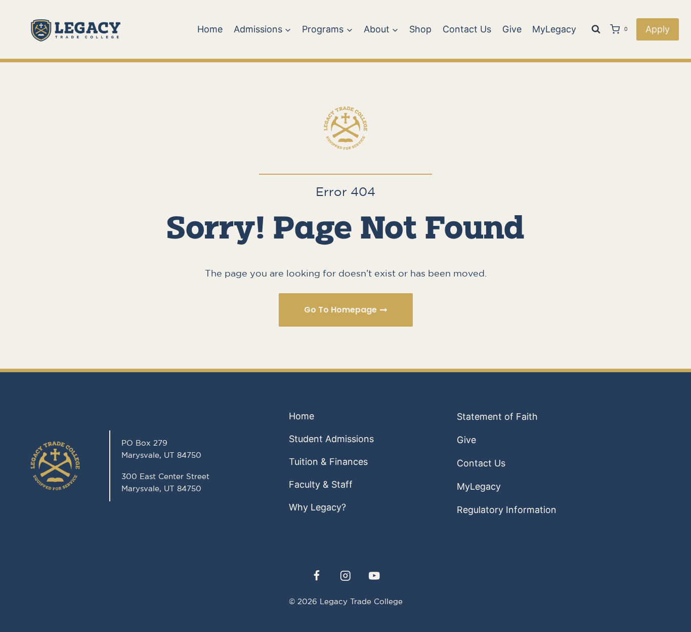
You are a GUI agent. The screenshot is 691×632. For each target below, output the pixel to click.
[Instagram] (345, 575)
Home (210, 29)
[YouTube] (374, 575)
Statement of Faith (497, 416)
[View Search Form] (596, 29)
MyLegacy (554, 29)
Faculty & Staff (321, 484)
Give (512, 29)
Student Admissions (331, 438)
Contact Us (467, 29)
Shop (420, 29)
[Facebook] (316, 575)
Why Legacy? (317, 507)
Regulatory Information (506, 509)
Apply (657, 29)
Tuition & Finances (328, 461)
